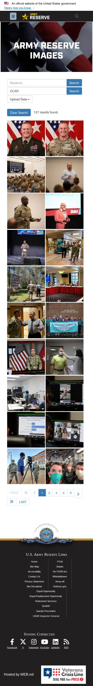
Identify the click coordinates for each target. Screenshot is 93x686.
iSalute (59, 566)
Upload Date (19, 99)
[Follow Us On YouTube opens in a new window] (44, 643)
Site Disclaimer (34, 586)
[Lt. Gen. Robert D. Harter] (26, 138)
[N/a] (26, 466)
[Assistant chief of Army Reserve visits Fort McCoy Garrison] (64, 247)
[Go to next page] (78, 493)
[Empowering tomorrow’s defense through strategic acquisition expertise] (26, 175)
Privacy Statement (34, 581)
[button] (19, 8)
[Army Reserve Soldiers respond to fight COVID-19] (64, 466)
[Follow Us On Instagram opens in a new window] (33, 643)
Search (74, 83)
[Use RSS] (66, 643)
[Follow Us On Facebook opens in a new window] (12, 643)
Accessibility (34, 571)
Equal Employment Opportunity (46, 596)
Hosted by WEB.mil (19, 674)
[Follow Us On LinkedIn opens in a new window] (55, 643)
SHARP (46, 606)
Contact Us (34, 576)
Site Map (34, 566)
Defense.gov (60, 586)
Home (34, 561)
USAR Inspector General (46, 616)
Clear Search (19, 112)
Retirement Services (46, 601)
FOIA (60, 561)
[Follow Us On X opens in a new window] (23, 643)
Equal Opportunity (46, 591)
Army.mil (59, 581)
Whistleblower (60, 576)
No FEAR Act (60, 571)
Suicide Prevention (46, 611)
